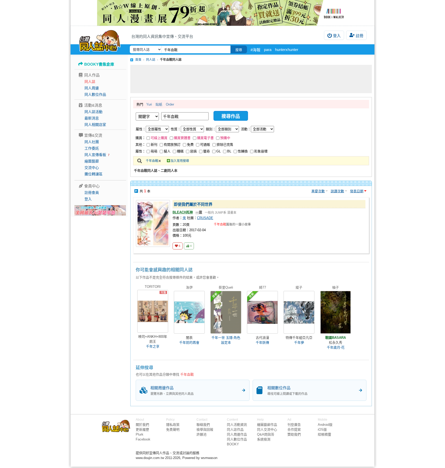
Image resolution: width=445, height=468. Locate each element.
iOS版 (322, 429)
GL (218, 151)
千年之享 (152, 346)
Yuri (149, 104)
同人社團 (91, 142)
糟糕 (180, 151)
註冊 (359, 35)
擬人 (167, 151)
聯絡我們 (203, 425)
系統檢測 (263, 439)
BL (229, 151)
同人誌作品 (235, 429)
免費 (190, 144)
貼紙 (159, 104)
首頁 (138, 60)
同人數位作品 (95, 94)
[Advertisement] (251, 79)
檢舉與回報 (204, 429)
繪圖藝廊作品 (267, 425)
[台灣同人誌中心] (100, 40)
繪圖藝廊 (91, 161)
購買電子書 (205, 138)
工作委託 (91, 148)
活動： (246, 129)
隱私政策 (172, 425)
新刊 (154, 144)
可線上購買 (159, 138)
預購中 (225, 138)
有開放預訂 (172, 144)
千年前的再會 (189, 342)
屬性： (141, 129)
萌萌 (154, 151)
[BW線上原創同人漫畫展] (222, 13)
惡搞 (193, 151)
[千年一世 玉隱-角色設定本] (225, 312)
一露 (198, 212)
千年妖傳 (262, 342)
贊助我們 (294, 434)
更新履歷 (142, 429)
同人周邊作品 (237, 434)
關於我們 (142, 425)
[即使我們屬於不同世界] (153, 223)
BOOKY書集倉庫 (99, 64)
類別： (211, 129)
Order (170, 104)
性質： (176, 129)
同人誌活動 (93, 112)
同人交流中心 (267, 429)
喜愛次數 (318, 191)
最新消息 (91, 118)
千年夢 (299, 342)
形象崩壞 (261, 151)
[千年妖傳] (262, 312)
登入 (337, 35)
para (267, 49)
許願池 (201, 434)
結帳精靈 (324, 434)
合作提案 (294, 429)
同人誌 (89, 82)
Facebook (143, 439)
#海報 (255, 50)
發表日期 (356, 191)
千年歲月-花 (336, 347)
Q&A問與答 (265, 434)
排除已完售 (225, 144)
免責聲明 (172, 429)
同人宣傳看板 (95, 155)
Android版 (325, 425)
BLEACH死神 (183, 212)
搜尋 (238, 50)
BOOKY (233, 444)
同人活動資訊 (237, 425)
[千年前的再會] (189, 312)
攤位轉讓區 (93, 174)
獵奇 (206, 151)
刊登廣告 (294, 425)
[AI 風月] (100, 212)
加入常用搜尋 (179, 161)
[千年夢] (299, 312)
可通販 (205, 144)
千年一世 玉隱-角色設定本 (225, 340)
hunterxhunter (286, 49)
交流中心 (91, 168)
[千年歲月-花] (335, 312)
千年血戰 (152, 161)
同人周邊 (91, 88)
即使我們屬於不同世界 (193, 204)
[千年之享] (152, 311)
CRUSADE (205, 218)
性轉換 (243, 151)
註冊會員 (91, 192)
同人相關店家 (95, 125)
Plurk (139, 434)
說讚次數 (337, 191)
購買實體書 (182, 138)
